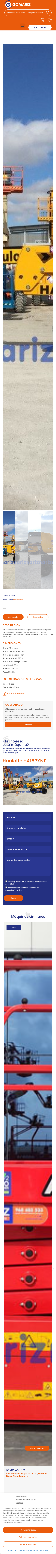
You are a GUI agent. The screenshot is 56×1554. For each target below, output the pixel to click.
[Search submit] (48, 13)
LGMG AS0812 (15, 1470)
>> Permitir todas (28, 1530)
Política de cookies (15, 1550)
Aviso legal (44, 1550)
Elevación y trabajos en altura (20, 599)
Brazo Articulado (15, 599)
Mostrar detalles (28, 1544)
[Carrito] (42, 19)
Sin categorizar (21, 1476)
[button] (22, 25)
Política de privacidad (31, 1550)
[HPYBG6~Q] (28, 277)
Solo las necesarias (28, 1537)
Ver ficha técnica (16, 693)
